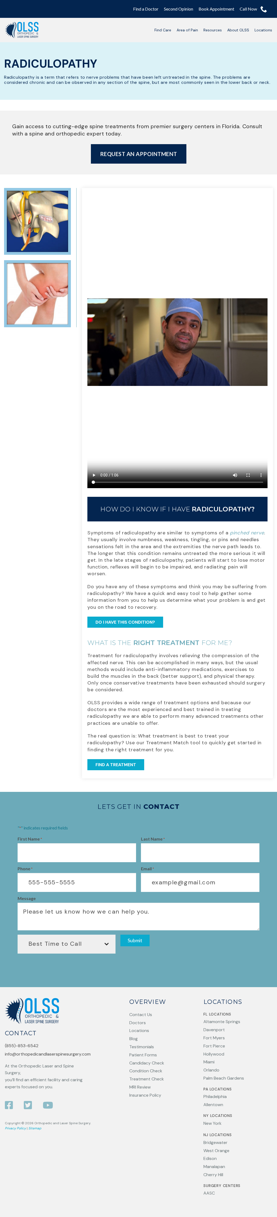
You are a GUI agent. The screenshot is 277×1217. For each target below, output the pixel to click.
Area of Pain (187, 30)
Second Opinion (178, 8)
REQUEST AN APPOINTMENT (138, 154)
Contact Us (140, 1014)
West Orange (216, 1150)
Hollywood (213, 1054)
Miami (209, 1062)
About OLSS (238, 30)
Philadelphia (215, 1096)
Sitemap (34, 1128)
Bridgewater (215, 1142)
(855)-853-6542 (21, 1046)
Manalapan (214, 1166)
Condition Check (145, 1071)
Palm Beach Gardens (223, 1078)
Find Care (162, 30)
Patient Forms (143, 1055)
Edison (210, 1158)
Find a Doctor (146, 8)
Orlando (211, 1070)
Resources (212, 30)
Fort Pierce (214, 1046)
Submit (135, 941)
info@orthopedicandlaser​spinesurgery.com (48, 1054)
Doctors (137, 1023)
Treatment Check (146, 1079)
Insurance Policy (145, 1095)
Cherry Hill (213, 1175)
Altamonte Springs (221, 1021)
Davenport (214, 1030)
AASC (209, 1193)
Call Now (249, 8)
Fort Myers (214, 1038)
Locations (263, 30)
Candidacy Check (146, 1063)
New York (212, 1123)
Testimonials (141, 1047)
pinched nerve (247, 533)
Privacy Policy (15, 1128)
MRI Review (140, 1087)
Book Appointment (216, 8)
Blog (133, 1038)
